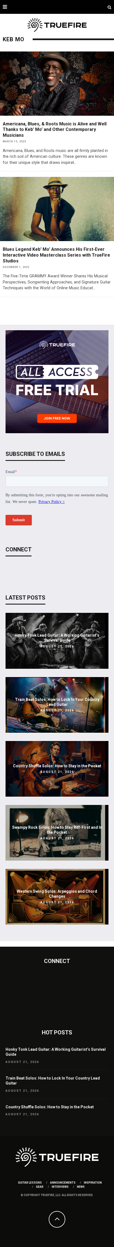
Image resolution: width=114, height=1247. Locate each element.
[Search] (109, 7)
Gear (39, 1186)
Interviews (60, 1186)
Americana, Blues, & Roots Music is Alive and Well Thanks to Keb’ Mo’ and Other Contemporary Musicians (55, 129)
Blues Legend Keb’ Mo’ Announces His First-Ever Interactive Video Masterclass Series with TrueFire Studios (56, 255)
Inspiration (93, 1182)
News (81, 1186)
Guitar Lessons (30, 1182)
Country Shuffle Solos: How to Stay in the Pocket (57, 766)
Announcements (63, 1182)
